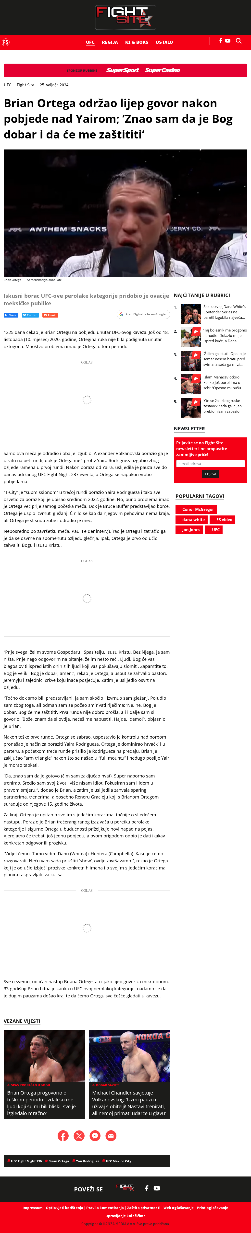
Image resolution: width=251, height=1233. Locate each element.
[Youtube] (229, 40)
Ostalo (164, 42)
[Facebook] (221, 40)
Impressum (33, 1207)
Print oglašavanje (212, 1207)
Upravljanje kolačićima (125, 1215)
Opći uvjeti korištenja (64, 1207)
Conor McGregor (197, 509)
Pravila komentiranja (105, 1207)
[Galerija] (125, 213)
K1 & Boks (136, 42)
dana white (193, 519)
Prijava (210, 473)
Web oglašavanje (178, 1207)
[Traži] (237, 40)
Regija (110, 42)
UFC (90, 42)
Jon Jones (190, 529)
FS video (223, 519)
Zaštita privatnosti (143, 1207)
